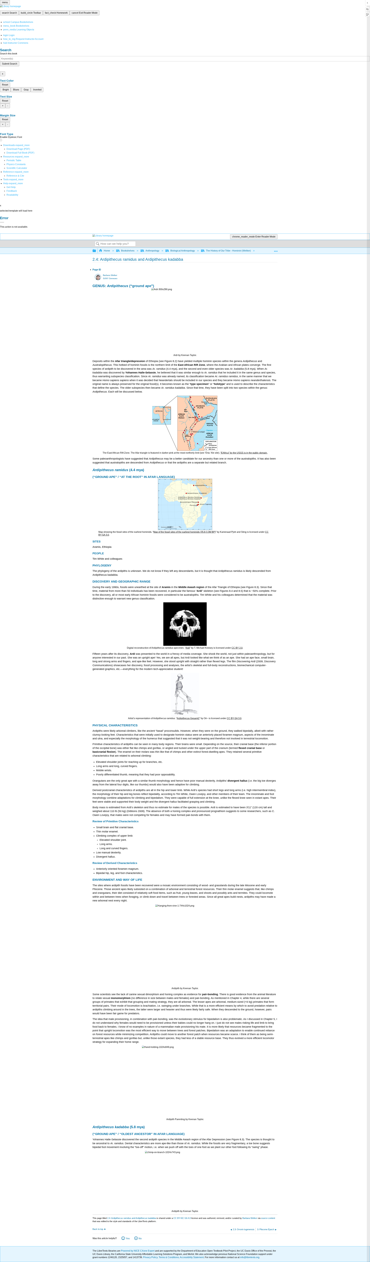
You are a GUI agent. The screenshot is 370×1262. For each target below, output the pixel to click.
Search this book (8, 53)
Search (98, 243)
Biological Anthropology (182, 250)
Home (107, 250)
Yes (128, 1238)
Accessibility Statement (192, 1257)
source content (268, 1218)
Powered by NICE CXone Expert (138, 1251)
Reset (5, 84)
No (140, 1238)
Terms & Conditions (169, 1257)
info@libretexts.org (249, 1257)
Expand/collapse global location (276, 250)
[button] (12, 191)
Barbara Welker (110, 275)
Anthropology (152, 250)
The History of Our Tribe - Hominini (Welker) (228, 250)
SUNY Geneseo (110, 278)
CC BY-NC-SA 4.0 (182, 1218)
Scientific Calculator (17, 168)
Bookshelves (128, 250)
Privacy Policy (150, 1257)
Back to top (97, 1229)
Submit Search (9, 64)
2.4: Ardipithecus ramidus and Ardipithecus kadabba (131, 1218)
